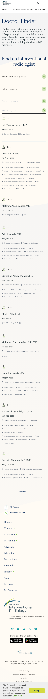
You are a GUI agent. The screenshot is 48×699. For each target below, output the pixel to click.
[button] (12, 507)
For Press (8, 584)
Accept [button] (37, 690)
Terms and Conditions (24, 682)
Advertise (24, 678)
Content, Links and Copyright (24, 674)
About (7, 578)
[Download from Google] (31, 642)
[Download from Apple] (16, 642)
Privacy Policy (24, 671)
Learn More (17, 696)
